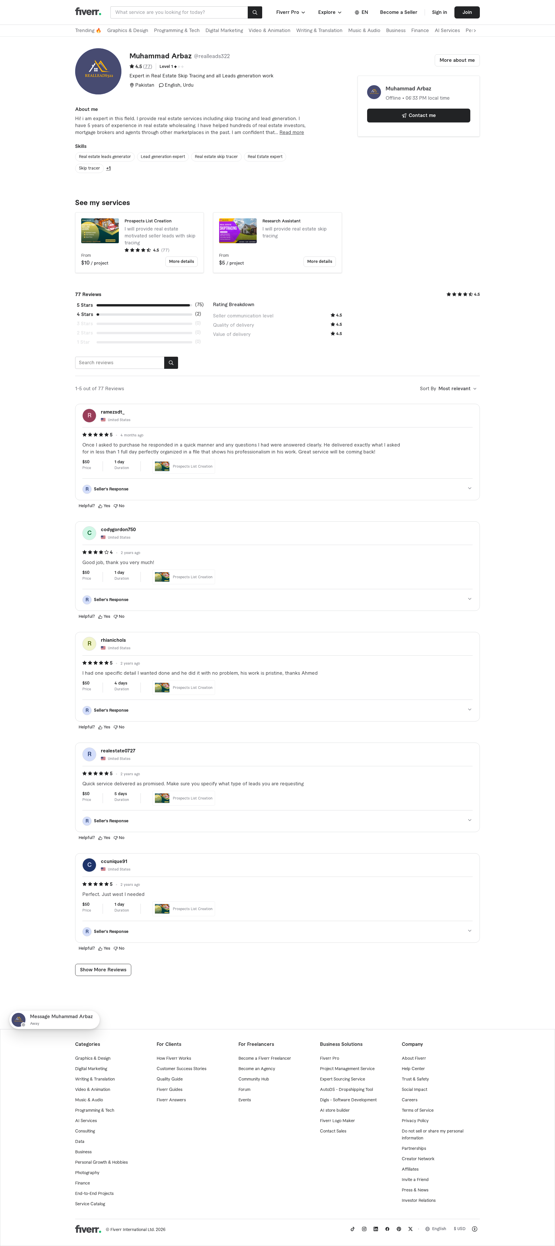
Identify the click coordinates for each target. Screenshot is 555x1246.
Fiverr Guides (169, 1090)
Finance (420, 30)
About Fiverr (414, 1059)
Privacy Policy (415, 1121)
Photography (87, 1173)
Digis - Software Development (348, 1100)
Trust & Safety (415, 1079)
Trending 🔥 (88, 30)
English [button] (439, 1229)
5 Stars (85, 305)
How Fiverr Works (174, 1059)
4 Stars (85, 314)
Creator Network (418, 1159)
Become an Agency (256, 1069)
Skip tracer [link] (89, 168)
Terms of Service (418, 1111)
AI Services (447, 30)
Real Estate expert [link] (265, 157)
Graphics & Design (127, 30)
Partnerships (414, 1149)
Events (244, 1100)
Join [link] (467, 12)
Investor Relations (419, 1201)
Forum (244, 1090)
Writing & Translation (319, 30)
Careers (409, 1100)
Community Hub (253, 1079)
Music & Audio (364, 30)
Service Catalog (90, 1204)
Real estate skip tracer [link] (216, 157)
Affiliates (410, 1169)
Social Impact (414, 1090)
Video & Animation (270, 30)
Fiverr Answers (171, 1100)
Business (396, 30)
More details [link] (181, 262)
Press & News (415, 1190)
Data (79, 1142)
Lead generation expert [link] (163, 157)
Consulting (85, 1131)
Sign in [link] (439, 12)
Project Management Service (347, 1069)
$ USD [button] (460, 1229)
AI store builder (335, 1111)
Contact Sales (333, 1131)
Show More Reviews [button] (103, 970)
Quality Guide (170, 1079)
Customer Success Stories (181, 1069)
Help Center (413, 1069)
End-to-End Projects (94, 1194)
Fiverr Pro (329, 1059)
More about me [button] (457, 60)
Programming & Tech (177, 30)
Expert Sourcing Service (342, 1079)
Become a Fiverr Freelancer (264, 1059)
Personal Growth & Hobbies (101, 1163)
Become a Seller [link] (398, 12)
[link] (352, 1229)
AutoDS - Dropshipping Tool (346, 1090)
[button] (291, 12)
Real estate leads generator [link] (105, 157)
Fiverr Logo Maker (337, 1121)
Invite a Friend (415, 1180)
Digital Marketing (224, 30)
